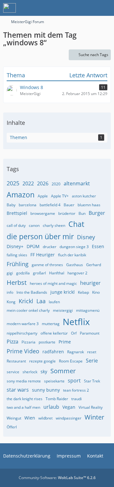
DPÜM (33, 246)
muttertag (51, 323)
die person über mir (40, 236)
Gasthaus (74, 264)
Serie (92, 360)
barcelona (27, 205)
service (13, 372)
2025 (13, 183)
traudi (76, 398)
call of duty (16, 225)
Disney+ (15, 246)
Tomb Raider (57, 398)
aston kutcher (84, 196)
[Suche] (74, 8)
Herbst (17, 282)
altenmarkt (77, 183)
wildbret (45, 418)
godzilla (23, 273)
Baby (11, 205)
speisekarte (54, 381)
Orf (74, 333)
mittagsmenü (87, 310)
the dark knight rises (24, 398)
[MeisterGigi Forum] (9, 8)
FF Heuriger (42, 255)
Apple (43, 196)
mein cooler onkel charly (28, 310)
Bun (82, 213)
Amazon (21, 194)
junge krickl (62, 292)
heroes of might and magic (53, 283)
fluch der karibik (72, 255)
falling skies (17, 255)
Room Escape (71, 361)
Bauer (69, 205)
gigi (10, 273)
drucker (49, 246)
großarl (39, 273)
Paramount (89, 333)
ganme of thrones (47, 264)
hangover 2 (77, 273)
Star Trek (92, 381)
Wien (29, 418)
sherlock (29, 372)
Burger (97, 212)
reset (91, 352)
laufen (54, 301)
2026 (42, 183)
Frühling (17, 264)
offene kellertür (54, 333)
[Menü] (105, 8)
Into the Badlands (31, 292)
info (10, 292)
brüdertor (66, 213)
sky (44, 371)
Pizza (12, 341)
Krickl (26, 301)
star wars (18, 389)
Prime (65, 342)
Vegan (68, 407)
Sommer (63, 371)
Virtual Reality (91, 407)
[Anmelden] (90, 8)
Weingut (14, 418)
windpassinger (68, 418)
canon (34, 225)
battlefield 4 (50, 205)
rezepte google (42, 361)
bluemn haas (89, 205)
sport (74, 380)
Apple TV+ (60, 196)
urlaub (51, 406)
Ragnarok (75, 352)
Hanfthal (56, 273)
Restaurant (16, 361)
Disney (86, 237)
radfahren (53, 352)
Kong (11, 301)
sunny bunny (46, 390)
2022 (28, 183)
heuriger (90, 282)
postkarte (47, 342)
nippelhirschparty (22, 333)
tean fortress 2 (76, 390)
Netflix (76, 322)
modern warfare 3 (23, 323)
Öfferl (12, 427)
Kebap (83, 292)
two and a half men (23, 407)
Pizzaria (28, 342)
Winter (94, 417)
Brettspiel (17, 213)
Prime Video (23, 351)
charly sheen (54, 225)
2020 (56, 184)
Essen (98, 246)
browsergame (42, 213)
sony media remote (24, 381)
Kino (96, 292)
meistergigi (63, 310)
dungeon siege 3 (74, 246)
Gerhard (93, 264)
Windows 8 (31, 87)
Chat (76, 224)
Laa (41, 301)
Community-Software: (57, 477)
